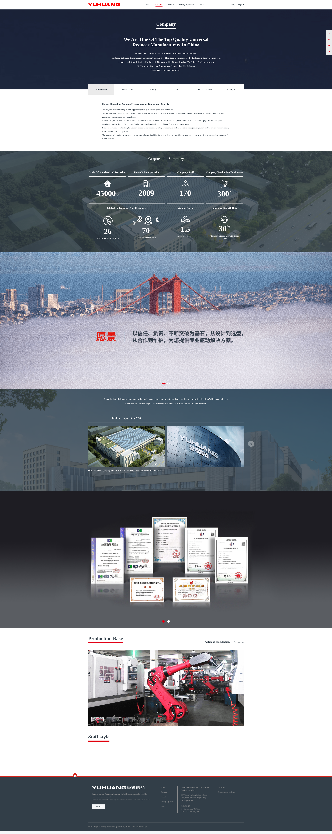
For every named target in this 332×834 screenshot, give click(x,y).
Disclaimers (221, 787)
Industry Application (186, 5)
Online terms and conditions (226, 792)
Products (171, 5)
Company (158, 5)
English (241, 5)
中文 (233, 5)
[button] (164, 383)
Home (148, 5)
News (201, 5)
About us (99, 807)
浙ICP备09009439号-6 (140, 827)
